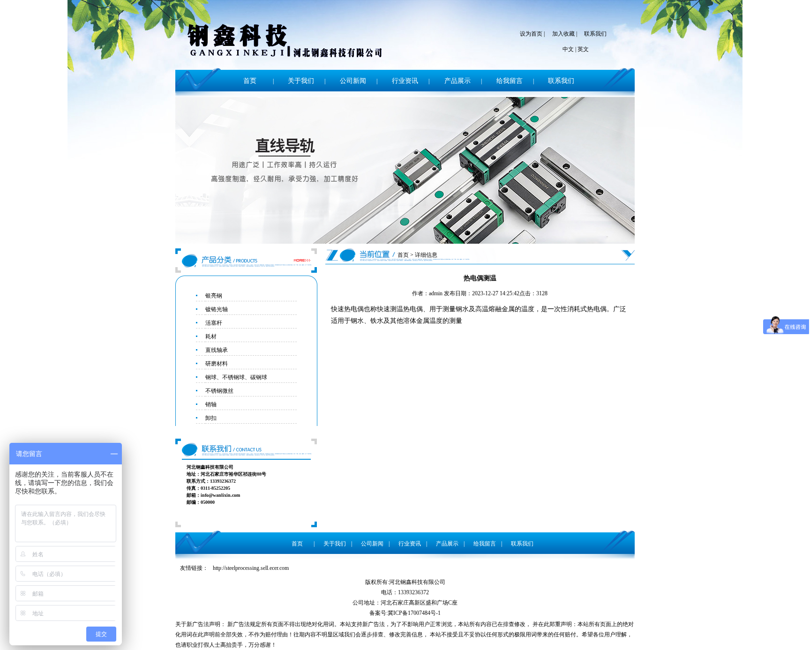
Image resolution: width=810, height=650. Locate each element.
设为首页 (531, 33)
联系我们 (595, 33)
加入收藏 (563, 33)
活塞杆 (213, 323)
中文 (568, 49)
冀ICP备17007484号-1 (414, 613)
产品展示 (457, 80)
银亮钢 (213, 295)
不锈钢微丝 (219, 391)
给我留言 (509, 80)
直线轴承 (216, 350)
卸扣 (211, 418)
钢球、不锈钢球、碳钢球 (236, 377)
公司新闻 (353, 80)
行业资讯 (405, 80)
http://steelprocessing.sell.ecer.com (251, 568)
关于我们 (301, 80)
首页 (249, 80)
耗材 (211, 336)
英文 (583, 49)
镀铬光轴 (216, 309)
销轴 (211, 404)
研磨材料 (216, 363)
